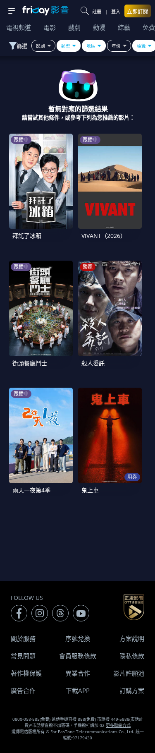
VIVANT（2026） (103, 236)
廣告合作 (23, 690)
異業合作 (77, 673)
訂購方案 (131, 690)
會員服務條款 (77, 656)
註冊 (96, 11)
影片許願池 (128, 673)
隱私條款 (131, 656)
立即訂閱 (137, 11)
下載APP (78, 690)
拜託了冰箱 (26, 236)
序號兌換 (77, 638)
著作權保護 (26, 673)
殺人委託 (93, 363)
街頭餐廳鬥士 (29, 363)
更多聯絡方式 (118, 725)
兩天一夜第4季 (31, 490)
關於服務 (23, 638)
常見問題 (23, 656)
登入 (115, 11)
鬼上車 (90, 490)
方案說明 (131, 638)
